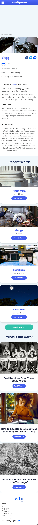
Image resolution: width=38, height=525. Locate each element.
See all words (18, 327)
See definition (18, 198)
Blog (3, 506)
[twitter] (30, 57)
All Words (4, 35)
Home (4, 504)
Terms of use (6, 516)
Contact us (6, 511)
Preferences (6, 518)
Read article (18, 386)
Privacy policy (7, 513)
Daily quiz (5, 508)
